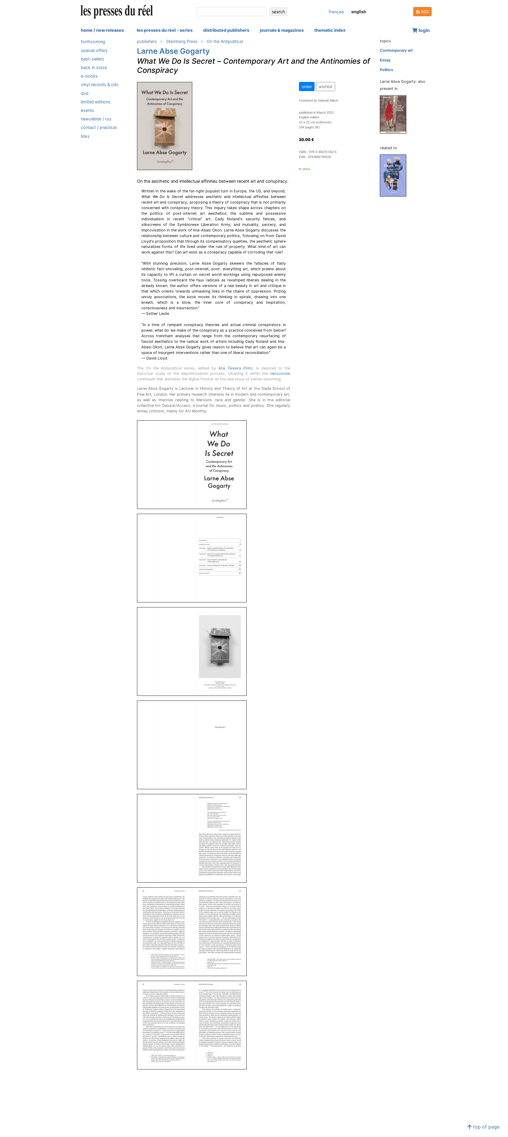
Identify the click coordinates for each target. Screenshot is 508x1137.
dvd (84, 92)
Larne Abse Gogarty (173, 51)
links (85, 135)
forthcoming (93, 41)
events (87, 110)
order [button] (307, 86)
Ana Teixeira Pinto (235, 368)
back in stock (94, 67)
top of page (485, 1127)
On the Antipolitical (225, 41)
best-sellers (92, 58)
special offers (94, 50)
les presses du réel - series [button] (165, 30)
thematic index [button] (329, 30)
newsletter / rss (96, 118)
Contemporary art (396, 50)
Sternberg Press (181, 41)
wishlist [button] (325, 86)
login (423, 30)
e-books (89, 75)
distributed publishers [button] (226, 30)
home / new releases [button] (102, 30)
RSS (424, 11)
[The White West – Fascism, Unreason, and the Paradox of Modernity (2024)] (395, 114)
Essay (385, 60)
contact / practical (98, 127)
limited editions (96, 101)
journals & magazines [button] (282, 30)
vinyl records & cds (99, 84)
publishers (147, 41)
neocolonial (280, 373)
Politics (386, 70)
